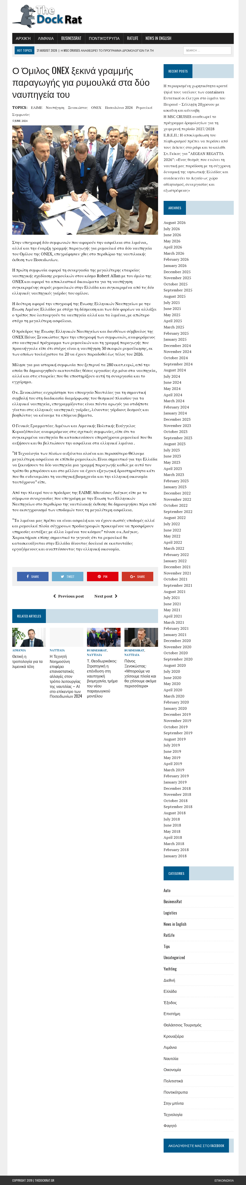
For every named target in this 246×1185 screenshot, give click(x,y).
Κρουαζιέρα (174, 1036)
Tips (167, 946)
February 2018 (176, 849)
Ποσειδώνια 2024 (119, 107)
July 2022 (172, 523)
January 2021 (175, 634)
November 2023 (177, 425)
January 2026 (175, 265)
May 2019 (172, 757)
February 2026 (176, 259)
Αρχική (23, 38)
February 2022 (176, 554)
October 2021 (176, 579)
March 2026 (174, 253)
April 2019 (173, 763)
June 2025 (172, 308)
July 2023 (172, 450)
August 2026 (175, 222)
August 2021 (175, 591)
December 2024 (177, 345)
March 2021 (174, 622)
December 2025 (177, 271)
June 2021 (172, 603)
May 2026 (172, 241)
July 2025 (172, 302)
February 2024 (176, 407)
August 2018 (175, 812)
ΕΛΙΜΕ (36, 107)
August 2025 (175, 296)
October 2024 (176, 357)
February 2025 (176, 333)
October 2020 (176, 652)
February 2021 (176, 628)
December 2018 (177, 788)
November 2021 (177, 573)
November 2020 (177, 646)
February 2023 (176, 480)
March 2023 (174, 474)
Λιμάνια (46, 38)
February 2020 (176, 702)
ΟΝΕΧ (96, 107)
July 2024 (172, 376)
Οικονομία (172, 1069)
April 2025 (173, 320)
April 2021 (173, 616)
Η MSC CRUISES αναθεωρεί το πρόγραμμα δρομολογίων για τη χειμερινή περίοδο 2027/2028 (191, 122)
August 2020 (175, 665)
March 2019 (174, 769)
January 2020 (175, 708)
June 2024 (172, 382)
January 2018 (175, 855)
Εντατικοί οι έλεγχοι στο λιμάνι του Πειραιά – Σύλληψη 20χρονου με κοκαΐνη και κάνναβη (194, 104)
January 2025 (175, 339)
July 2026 (172, 228)
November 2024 (177, 351)
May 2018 (172, 831)
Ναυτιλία (57, 650)
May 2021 (172, 609)
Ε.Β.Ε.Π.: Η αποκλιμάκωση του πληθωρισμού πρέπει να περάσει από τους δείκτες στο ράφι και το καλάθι (196, 141)
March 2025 (174, 327)
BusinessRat (71, 38)
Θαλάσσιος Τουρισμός (183, 1025)
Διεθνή (169, 980)
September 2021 (178, 585)
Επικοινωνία (224, 1180)
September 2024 (178, 364)
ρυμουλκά (144, 107)
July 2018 (172, 819)
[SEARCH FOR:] (207, 50)
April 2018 (173, 837)
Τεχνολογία (173, 1114)
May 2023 (172, 462)
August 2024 (175, 370)
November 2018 (177, 794)
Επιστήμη (172, 1013)
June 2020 (172, 677)
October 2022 (176, 505)
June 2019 (172, 751)
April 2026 (173, 247)
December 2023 (177, 419)
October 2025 (176, 284)
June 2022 (172, 530)
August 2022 (175, 517)
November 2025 (177, 277)
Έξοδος (170, 1002)
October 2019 (176, 726)
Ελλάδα (170, 991)
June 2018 (172, 825)
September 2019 (178, 732)
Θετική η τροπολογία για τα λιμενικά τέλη (27, 661)
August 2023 (175, 443)
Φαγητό (170, 1125)
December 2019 (177, 714)
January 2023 (175, 486)
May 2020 (172, 683)
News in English (158, 38)
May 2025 (172, 314)
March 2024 (174, 400)
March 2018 (174, 843)
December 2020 (177, 640)
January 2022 (175, 560)
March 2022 (174, 548)
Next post (103, 596)
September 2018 (178, 806)
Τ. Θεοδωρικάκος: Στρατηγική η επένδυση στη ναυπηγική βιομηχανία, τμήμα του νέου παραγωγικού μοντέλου (102, 678)
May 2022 (172, 536)
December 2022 (177, 493)
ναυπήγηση (55, 107)
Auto (167, 890)
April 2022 (173, 542)
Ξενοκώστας (78, 107)
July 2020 (172, 671)
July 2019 (172, 745)
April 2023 (173, 468)
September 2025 (178, 290)
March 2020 (174, 696)
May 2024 (172, 388)
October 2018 (176, 800)
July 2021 (172, 597)
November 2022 (177, 499)
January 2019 (175, 782)
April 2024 (173, 394)
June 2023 (172, 456)
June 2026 (172, 234)
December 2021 (177, 566)
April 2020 (173, 689)
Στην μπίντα (174, 1103)
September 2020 (178, 659)
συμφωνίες (21, 114)
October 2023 (176, 431)
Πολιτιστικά (173, 1081)
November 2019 (177, 720)
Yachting (170, 969)
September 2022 (178, 511)
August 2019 (175, 739)
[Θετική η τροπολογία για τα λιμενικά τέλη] (29, 643)
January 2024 (175, 413)
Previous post (71, 596)
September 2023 (178, 437)
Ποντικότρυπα (104, 38)
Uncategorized (174, 957)
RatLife (132, 38)
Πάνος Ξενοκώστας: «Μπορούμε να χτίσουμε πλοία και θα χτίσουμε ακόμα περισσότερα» (140, 673)
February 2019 (176, 775)
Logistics (170, 913)
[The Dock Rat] (47, 16)
